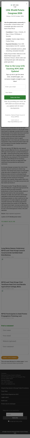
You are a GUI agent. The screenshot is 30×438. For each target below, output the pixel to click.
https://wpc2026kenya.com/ (15, 121)
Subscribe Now (15, 97)
